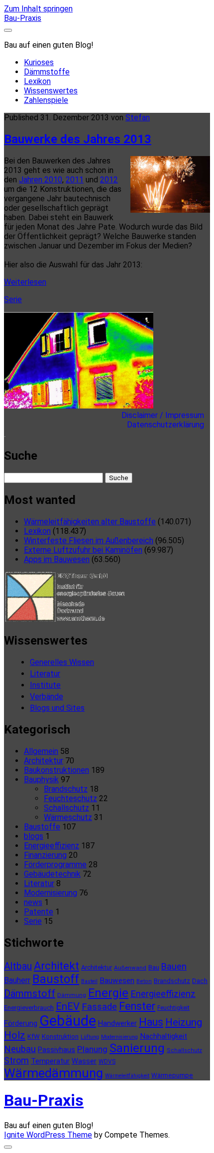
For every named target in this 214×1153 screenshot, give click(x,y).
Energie (108, 993)
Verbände (46, 696)
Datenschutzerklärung (168, 424)
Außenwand (130, 967)
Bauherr (17, 980)
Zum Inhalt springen (38, 8)
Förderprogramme (55, 864)
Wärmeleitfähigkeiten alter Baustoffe (90, 521)
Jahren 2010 (40, 179)
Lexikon (37, 81)
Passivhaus (56, 1050)
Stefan (137, 117)
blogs (33, 836)
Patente (38, 911)
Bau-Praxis (22, 18)
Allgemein (41, 751)
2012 (109, 179)
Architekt (56, 966)
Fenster (137, 1006)
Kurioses (39, 62)
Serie (13, 299)
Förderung (20, 1023)
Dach (200, 981)
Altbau (18, 966)
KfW (33, 1036)
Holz (14, 1035)
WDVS (107, 1061)
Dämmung (71, 994)
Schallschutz (66, 808)
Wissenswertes (51, 90)
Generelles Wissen (62, 662)
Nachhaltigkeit (163, 1036)
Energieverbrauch (29, 1007)
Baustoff (55, 979)
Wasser (84, 1061)
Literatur (45, 673)
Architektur (43, 760)
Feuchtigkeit (173, 1007)
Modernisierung (50, 893)
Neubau (20, 1049)
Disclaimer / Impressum (165, 415)
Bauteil (89, 981)
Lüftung (90, 1037)
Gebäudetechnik (52, 874)
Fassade (99, 1006)
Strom (16, 1060)
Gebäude (67, 1020)
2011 (75, 179)
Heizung (183, 1022)
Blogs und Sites (57, 708)
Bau (153, 967)
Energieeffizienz (51, 845)
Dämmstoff (29, 993)
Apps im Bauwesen (57, 559)
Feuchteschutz (70, 798)
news (33, 902)
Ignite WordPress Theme (48, 1135)
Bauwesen (117, 980)
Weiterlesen (25, 282)
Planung (92, 1049)
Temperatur (50, 1061)
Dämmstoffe (47, 72)
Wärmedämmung (53, 1073)
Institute (45, 685)
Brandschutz (66, 789)
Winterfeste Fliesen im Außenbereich (88, 540)
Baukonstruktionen (56, 770)
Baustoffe (42, 826)
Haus (151, 1022)
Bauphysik (41, 779)
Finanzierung (45, 855)
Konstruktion (60, 1036)
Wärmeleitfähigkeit (127, 1075)
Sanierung (137, 1048)
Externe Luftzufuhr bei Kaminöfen (83, 550)
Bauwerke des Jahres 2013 (77, 139)
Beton (144, 981)
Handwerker (117, 1023)
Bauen (174, 966)
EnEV (68, 1006)
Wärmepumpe (172, 1075)
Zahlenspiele (46, 100)
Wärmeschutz (68, 817)
